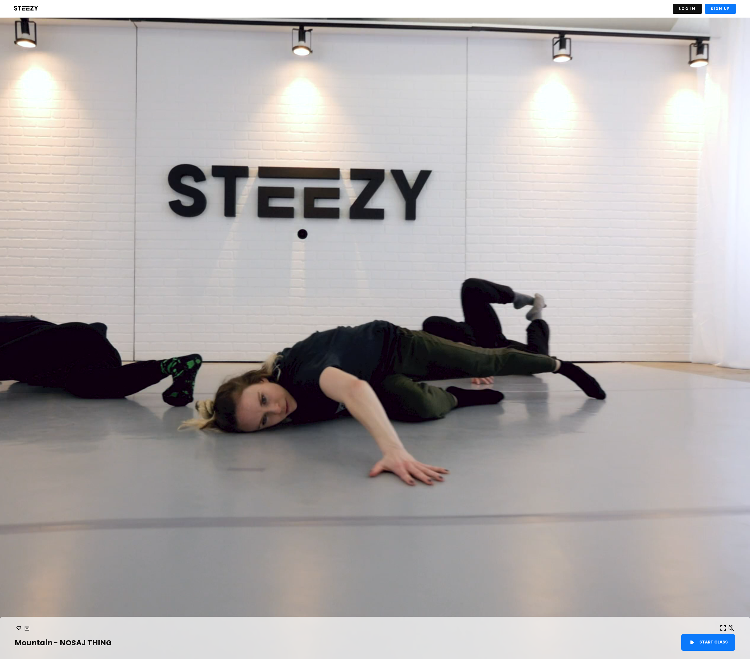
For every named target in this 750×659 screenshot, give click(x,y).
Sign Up (720, 8)
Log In (687, 8)
